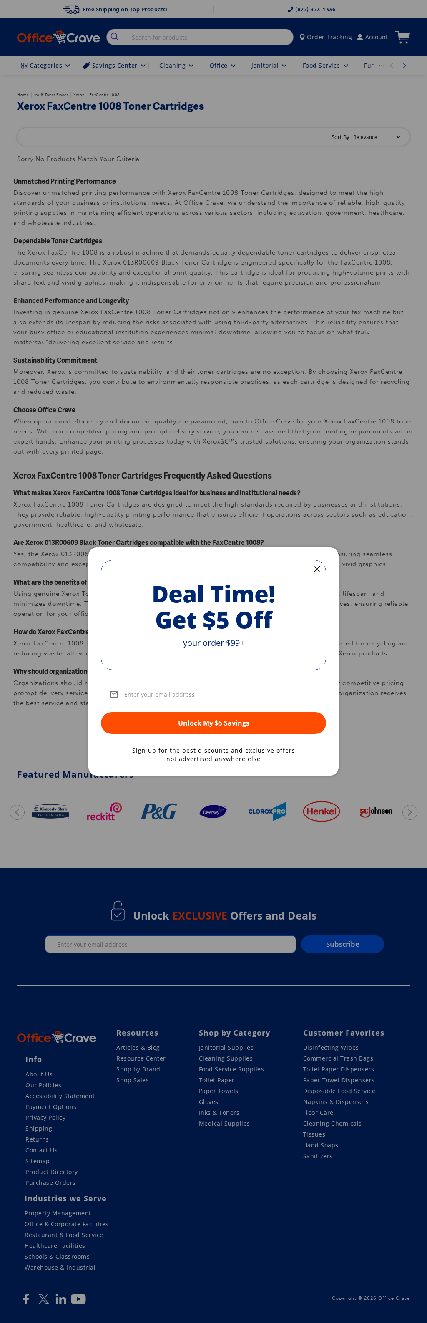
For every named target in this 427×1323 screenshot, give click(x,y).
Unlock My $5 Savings (213, 723)
